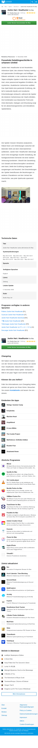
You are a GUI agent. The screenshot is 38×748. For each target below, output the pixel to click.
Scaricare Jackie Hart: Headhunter (12, 314)
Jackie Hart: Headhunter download (12, 318)
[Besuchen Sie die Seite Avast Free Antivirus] (19, 18)
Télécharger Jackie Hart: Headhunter (13, 324)
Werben (4, 712)
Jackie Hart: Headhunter (20, 10)
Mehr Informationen (19, 694)
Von (13, 13)
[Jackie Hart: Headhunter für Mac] (3, 12)
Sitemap (4, 715)
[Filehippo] (6, 2)
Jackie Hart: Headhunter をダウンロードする (16, 327)
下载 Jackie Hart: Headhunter (11, 321)
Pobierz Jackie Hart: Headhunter (12, 311)
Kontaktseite (15, 390)
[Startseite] (2, 6)
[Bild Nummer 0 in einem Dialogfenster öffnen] (15, 195)
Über (3, 705)
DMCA (22, 721)
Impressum (23, 717)
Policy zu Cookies (26, 710)
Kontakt (3, 708)
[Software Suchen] (32, 2)
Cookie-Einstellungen (27, 724)
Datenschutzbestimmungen (29, 714)
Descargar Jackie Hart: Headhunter (13, 330)
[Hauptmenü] (36, 2)
